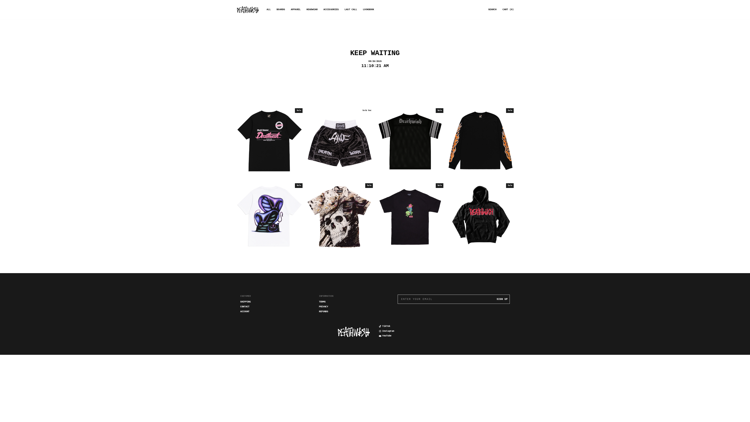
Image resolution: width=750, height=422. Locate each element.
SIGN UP (502, 299)
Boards (281, 9)
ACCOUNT (244, 311)
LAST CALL (351, 9)
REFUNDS (323, 311)
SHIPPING (245, 301)
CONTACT (244, 306)
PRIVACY (323, 306)
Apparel (296, 9)
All (269, 9)
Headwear (312, 9)
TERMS (322, 301)
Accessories (331, 9)
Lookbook (368, 9)
